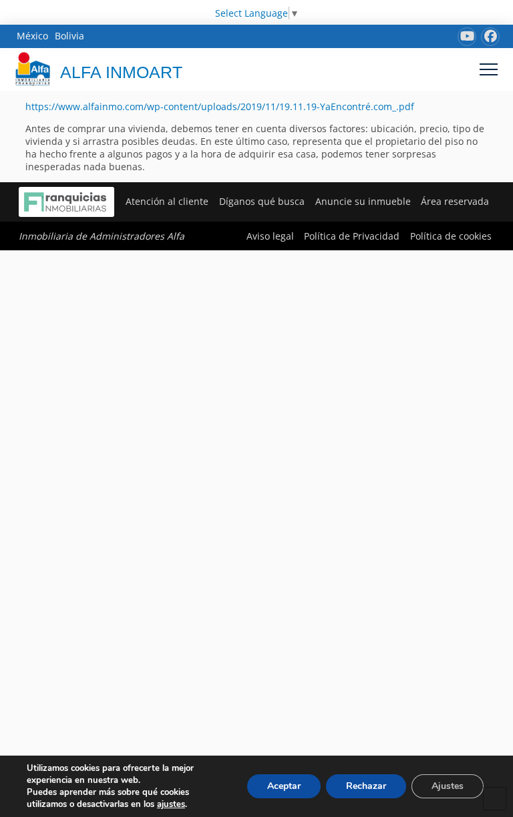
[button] (489, 69)
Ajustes (448, 786)
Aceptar (284, 786)
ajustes (171, 804)
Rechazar (366, 786)
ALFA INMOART (121, 72)
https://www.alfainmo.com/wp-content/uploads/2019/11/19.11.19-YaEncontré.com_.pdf (219, 106)
